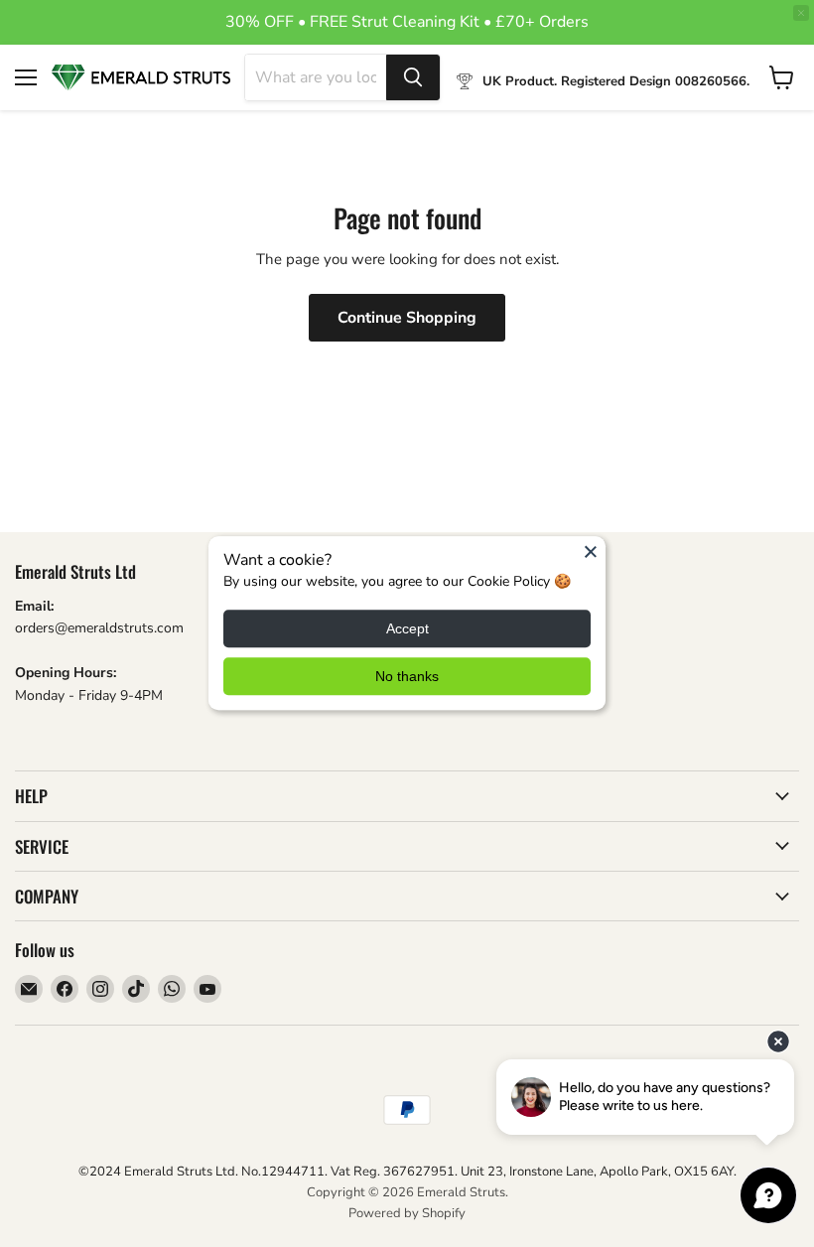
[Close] (591, 551)
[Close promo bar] (801, 13)
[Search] (413, 77)
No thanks (407, 677)
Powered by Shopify (407, 1213)
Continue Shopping (407, 318)
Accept (407, 629)
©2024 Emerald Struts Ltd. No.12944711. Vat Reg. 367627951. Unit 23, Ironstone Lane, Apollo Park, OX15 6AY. (407, 1171)
